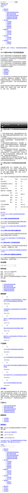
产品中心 (6, 10)
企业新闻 (9, 31)
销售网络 (9, 26)
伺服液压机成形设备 (12, 18)
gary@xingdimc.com (9, 437)
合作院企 (6, 35)
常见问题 (9, 34)
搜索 (16, 2)
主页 (8, 47)
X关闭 (2, 444)
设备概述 (6, 69)
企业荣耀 (9, 21)
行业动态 (9, 32)
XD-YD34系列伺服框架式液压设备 (13, 382)
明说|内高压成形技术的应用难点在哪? (13, 328)
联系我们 (6, 40)
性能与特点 (7, 70)
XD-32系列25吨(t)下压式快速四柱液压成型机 (15, 374)
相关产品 (3, 212)
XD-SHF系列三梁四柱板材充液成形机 (14, 349)
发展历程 (9, 28)
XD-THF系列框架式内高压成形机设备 (14, 357)
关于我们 (6, 20)
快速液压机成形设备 (12, 17)
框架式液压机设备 (11, 13)
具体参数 (6, 74)
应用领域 (6, 72)
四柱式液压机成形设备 (13, 15)
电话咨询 (6, 491)
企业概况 (9, 23)
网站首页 (6, 9)
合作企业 (9, 39)
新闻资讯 (6, 29)
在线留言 (9, 42)
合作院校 (9, 37)
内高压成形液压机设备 (13, 12)
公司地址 (9, 43)
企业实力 (9, 24)
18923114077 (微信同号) (10, 432)
